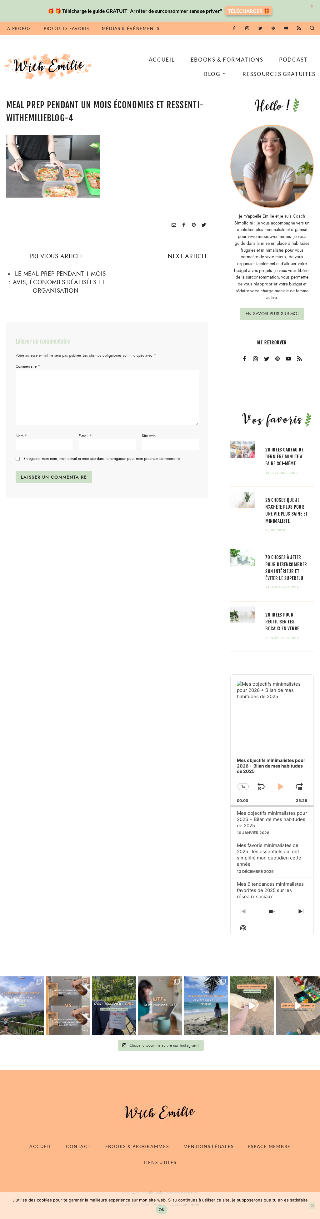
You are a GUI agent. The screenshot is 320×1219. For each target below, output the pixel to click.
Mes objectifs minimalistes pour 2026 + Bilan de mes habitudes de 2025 (272, 819)
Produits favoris (66, 28)
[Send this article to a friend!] (174, 225)
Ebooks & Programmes (137, 1146)
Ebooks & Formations (227, 59)
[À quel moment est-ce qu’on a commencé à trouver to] (160, 1005)
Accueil (162, 59)
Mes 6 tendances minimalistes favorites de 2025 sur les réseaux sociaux (270, 890)
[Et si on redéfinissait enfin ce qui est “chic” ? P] (114, 1005)
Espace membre (269, 1146)
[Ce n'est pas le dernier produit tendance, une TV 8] (68, 1005)
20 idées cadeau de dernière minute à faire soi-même (284, 456)
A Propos (19, 28)
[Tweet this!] (204, 225)
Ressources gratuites (279, 74)
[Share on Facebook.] (184, 225)
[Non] (312, 1205)
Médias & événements (131, 28)
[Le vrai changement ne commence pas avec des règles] (22, 1005)
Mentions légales (208, 1146)
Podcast (293, 59)
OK (162, 1209)
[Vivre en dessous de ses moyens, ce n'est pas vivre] (206, 1005)
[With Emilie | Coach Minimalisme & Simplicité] (49, 66)
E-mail (85, 436)
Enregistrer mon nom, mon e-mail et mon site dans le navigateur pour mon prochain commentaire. (102, 458)
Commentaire (28, 366)
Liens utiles (160, 1162)
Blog (212, 74)
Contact (78, 1146)
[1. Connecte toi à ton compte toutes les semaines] (252, 1005)
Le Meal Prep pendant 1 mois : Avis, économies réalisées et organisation (57, 282)
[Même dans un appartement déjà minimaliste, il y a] (298, 1005)
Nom (21, 436)
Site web (149, 436)
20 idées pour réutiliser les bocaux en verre (282, 622)
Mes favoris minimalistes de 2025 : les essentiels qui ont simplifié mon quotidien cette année (269, 854)
